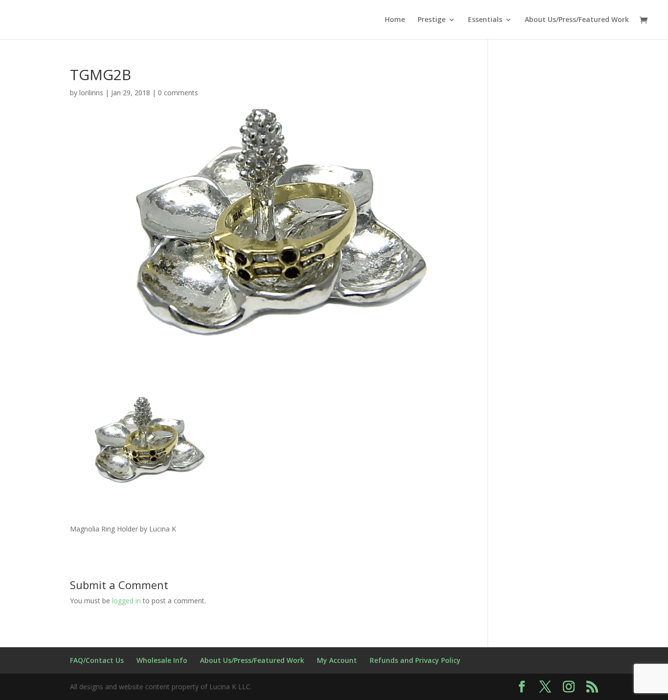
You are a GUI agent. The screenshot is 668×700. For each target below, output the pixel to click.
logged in (126, 600)
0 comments (178, 92)
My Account (337, 660)
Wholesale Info (161, 660)
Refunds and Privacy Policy (415, 660)
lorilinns (91, 92)
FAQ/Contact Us (97, 660)
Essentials (485, 20)
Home (395, 20)
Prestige (431, 20)
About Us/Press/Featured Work (577, 20)
